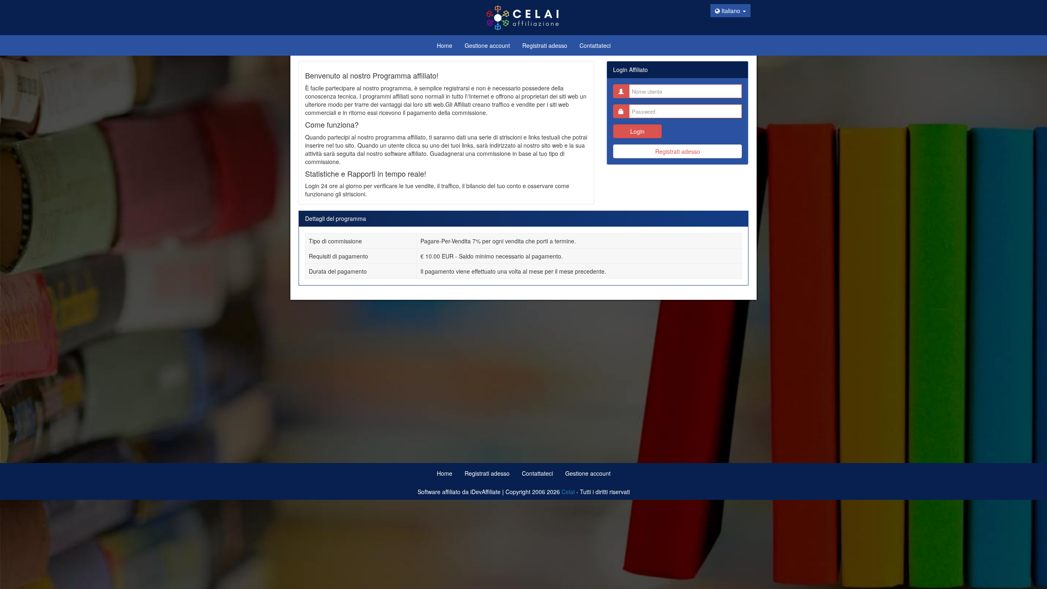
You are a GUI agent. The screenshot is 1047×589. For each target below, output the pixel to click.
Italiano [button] (731, 11)
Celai (568, 492)
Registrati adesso (677, 151)
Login (637, 131)
